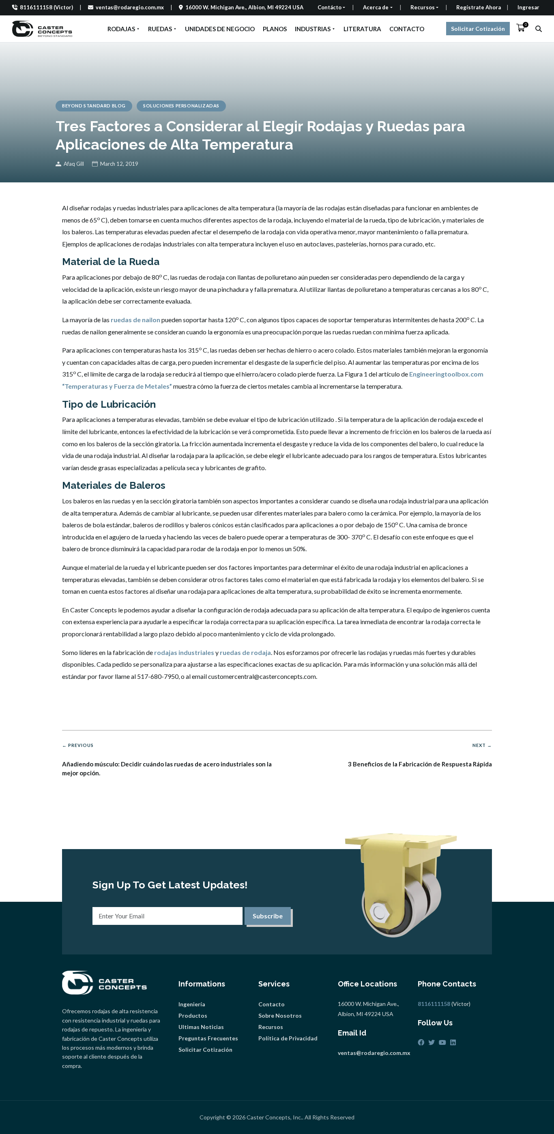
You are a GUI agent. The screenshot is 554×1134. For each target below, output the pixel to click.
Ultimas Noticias (201, 1026)
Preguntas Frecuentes (208, 1038)
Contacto (271, 1004)
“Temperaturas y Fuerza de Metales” (117, 386)
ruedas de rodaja (245, 652)
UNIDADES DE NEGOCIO (220, 28)
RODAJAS (121, 28)
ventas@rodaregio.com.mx (129, 7)
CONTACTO (406, 28)
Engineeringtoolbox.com (446, 374)
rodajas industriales (184, 652)
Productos (192, 1015)
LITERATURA (362, 28)
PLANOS (275, 28)
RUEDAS (160, 28)
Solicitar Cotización (478, 28)
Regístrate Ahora (478, 7)
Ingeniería (191, 1004)
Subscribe (268, 916)
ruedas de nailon (135, 319)
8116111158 (434, 1003)
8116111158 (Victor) (46, 7)
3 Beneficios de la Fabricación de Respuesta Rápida (420, 755)
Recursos (270, 1026)
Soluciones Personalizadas (181, 105)
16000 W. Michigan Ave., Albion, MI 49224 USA (243, 7)
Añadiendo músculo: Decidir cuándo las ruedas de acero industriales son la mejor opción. (167, 759)
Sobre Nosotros (280, 1015)
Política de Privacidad (288, 1038)
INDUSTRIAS (313, 28)
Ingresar (528, 7)
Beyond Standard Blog (94, 105)
